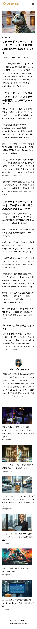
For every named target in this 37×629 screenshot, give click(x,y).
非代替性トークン (7, 37)
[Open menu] (33, 3)
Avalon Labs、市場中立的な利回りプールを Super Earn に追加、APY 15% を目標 (18, 603)
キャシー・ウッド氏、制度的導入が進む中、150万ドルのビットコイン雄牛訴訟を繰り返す (18, 537)
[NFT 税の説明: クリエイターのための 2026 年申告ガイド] (18, 556)
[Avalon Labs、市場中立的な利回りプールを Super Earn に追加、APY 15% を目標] (18, 588)
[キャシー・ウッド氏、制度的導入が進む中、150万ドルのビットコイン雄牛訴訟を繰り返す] (18, 522)
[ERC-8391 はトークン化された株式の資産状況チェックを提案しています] (18, 453)
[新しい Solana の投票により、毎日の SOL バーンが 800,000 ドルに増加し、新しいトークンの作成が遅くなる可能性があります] (18, 415)
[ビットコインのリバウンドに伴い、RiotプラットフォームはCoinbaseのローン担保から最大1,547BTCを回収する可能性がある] (18, 484)
